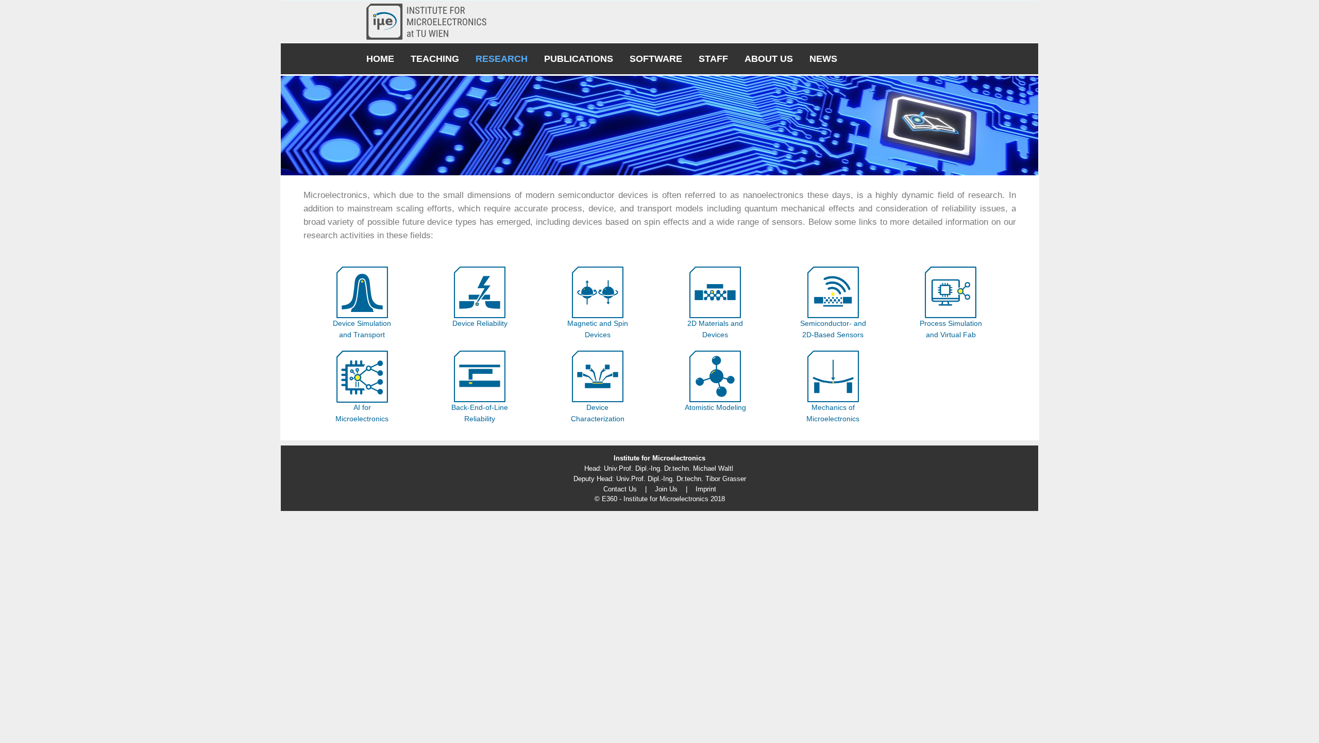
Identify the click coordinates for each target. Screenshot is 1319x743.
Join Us (666, 489)
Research (502, 59)
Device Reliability (480, 323)
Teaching (435, 59)
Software (656, 59)
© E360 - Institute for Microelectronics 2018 (660, 499)
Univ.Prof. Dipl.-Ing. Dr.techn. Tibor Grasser (681, 479)
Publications (578, 59)
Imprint (706, 489)
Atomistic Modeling (715, 407)
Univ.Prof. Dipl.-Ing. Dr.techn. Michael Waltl (668, 468)
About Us (769, 59)
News (823, 59)
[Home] (430, 22)
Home (380, 59)
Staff (713, 59)
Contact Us (620, 489)
